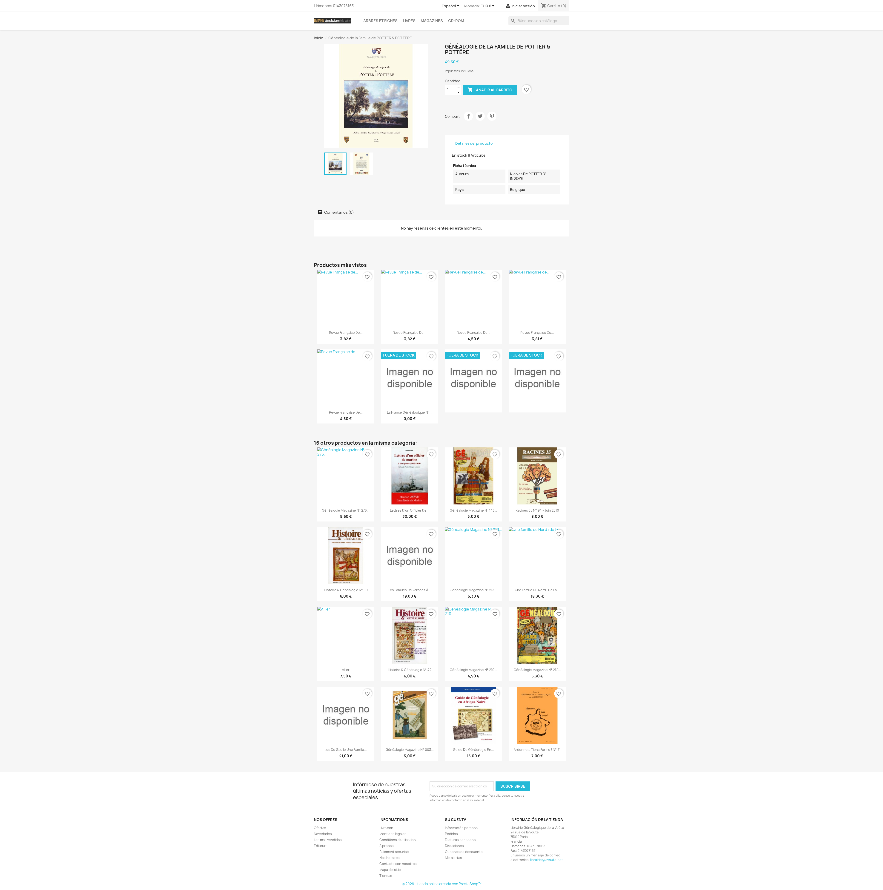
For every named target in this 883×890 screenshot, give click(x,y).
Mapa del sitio (390, 869)
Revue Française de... (346, 332)
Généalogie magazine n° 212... (537, 670)
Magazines (432, 20)
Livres (409, 20)
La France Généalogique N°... (409, 412)
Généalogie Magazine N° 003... (410, 749)
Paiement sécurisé (394, 852)
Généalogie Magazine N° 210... (473, 670)
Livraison (386, 828)
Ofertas (320, 828)
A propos (386, 846)
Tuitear (480, 116)
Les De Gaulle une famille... (346, 749)
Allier (346, 670)
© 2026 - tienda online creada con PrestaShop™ (442, 883)
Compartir (468, 116)
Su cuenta (455, 819)
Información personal (461, 828)
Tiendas (385, 875)
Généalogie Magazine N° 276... (346, 510)
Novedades (323, 834)
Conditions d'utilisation (397, 840)
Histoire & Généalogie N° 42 (409, 670)
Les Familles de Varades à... (409, 590)
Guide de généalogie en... (473, 749)
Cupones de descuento (464, 852)
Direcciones (454, 846)
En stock (459, 155)
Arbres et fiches (380, 20)
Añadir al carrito (489, 89)
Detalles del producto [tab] (474, 143)
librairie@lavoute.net (546, 860)
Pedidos (451, 834)
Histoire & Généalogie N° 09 (346, 590)
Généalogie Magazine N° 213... (473, 590)
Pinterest (491, 116)
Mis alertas (453, 857)
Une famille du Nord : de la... (537, 590)
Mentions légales (392, 834)
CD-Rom (456, 20)
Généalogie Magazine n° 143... (473, 510)
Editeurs (320, 846)
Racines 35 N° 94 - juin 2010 (537, 510)
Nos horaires (389, 857)
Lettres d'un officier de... (409, 510)
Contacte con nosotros (398, 863)
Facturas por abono (460, 840)
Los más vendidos (328, 840)
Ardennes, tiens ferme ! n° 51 (537, 749)
